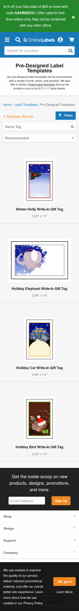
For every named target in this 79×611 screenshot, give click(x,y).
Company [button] (11, 552)
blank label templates (42, 84)
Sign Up (61, 500)
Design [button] (9, 528)
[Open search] (71, 51)
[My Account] (60, 39)
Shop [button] (8, 516)
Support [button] (10, 540)
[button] (7, 39)
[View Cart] (71, 39)
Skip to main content (16, 22)
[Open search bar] (17, 39)
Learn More (64, 592)
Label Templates (26, 104)
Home (7, 104)
